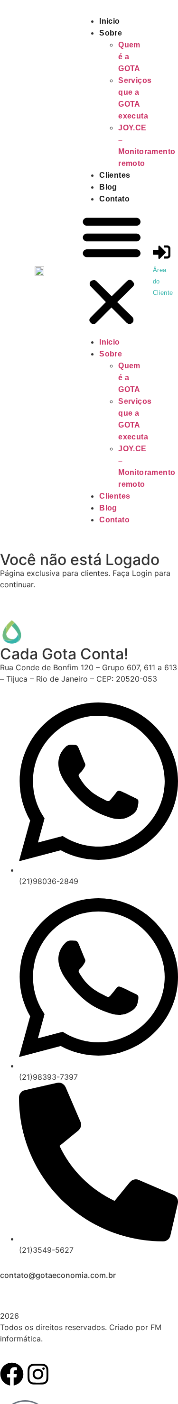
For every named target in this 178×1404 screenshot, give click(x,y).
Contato (114, 199)
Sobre (110, 33)
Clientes (114, 175)
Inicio (109, 21)
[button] (111, 270)
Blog (108, 187)
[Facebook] (12, 1374)
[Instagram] (38, 1374)
